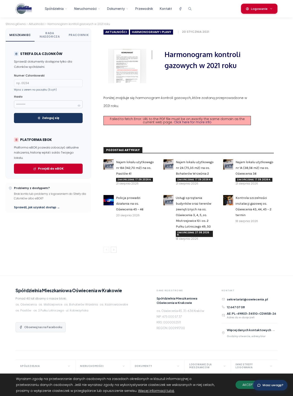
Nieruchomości (85, 9)
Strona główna (15, 24)
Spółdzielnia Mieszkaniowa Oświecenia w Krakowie (69, 290)
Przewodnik (144, 9)
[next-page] (114, 250)
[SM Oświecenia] (28, 8)
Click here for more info (193, 122)
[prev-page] (106, 250)
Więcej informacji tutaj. (156, 390)
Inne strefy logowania (244, 366)
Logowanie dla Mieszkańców (200, 366)
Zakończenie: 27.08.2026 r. (193, 233)
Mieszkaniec (20, 35)
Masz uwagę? (273, 385)
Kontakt (166, 9)
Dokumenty (116, 9)
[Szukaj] (190, 9)
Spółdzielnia (54, 9)
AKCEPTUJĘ (250, 384)
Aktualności (36, 24)
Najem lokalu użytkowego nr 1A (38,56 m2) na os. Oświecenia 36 (254, 168)
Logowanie (259, 9)
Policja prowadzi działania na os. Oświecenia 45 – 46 (130, 203)
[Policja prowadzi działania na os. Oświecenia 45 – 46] (108, 200)
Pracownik (79, 35)
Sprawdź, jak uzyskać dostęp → (37, 207)
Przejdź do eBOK (51, 168)
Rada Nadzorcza (50, 34)
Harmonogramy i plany (151, 32)
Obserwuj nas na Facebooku (43, 327)
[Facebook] (180, 9)
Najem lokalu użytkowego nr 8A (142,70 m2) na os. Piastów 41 (135, 168)
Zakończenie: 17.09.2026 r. (134, 179)
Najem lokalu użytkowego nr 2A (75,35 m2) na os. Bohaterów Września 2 (195, 168)
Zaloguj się (50, 118)
